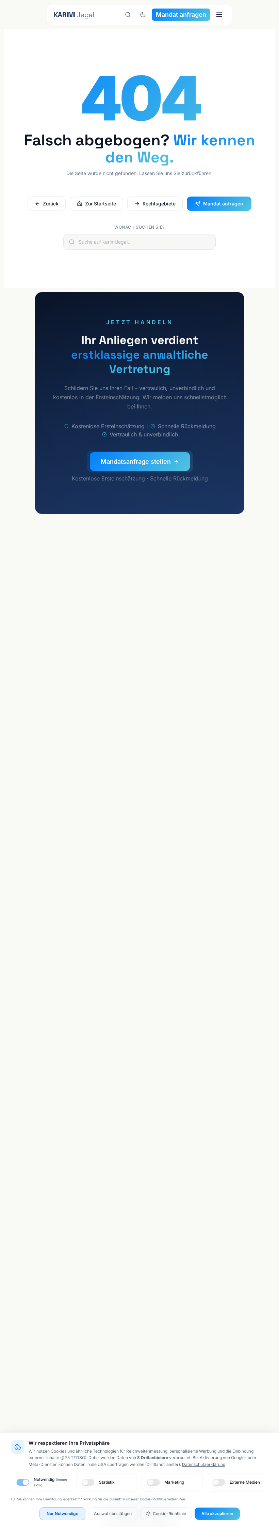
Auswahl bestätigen (113, 1513)
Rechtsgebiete (159, 203)
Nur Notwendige (62, 1513)
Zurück (51, 203)
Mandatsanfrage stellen (135, 461)
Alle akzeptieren (217, 1513)
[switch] (22, 1482)
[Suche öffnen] (128, 15)
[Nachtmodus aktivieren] (143, 15)
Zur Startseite (100, 203)
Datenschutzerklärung (203, 1464)
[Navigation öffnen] (219, 15)
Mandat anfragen (181, 14)
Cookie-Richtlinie (153, 1499)
